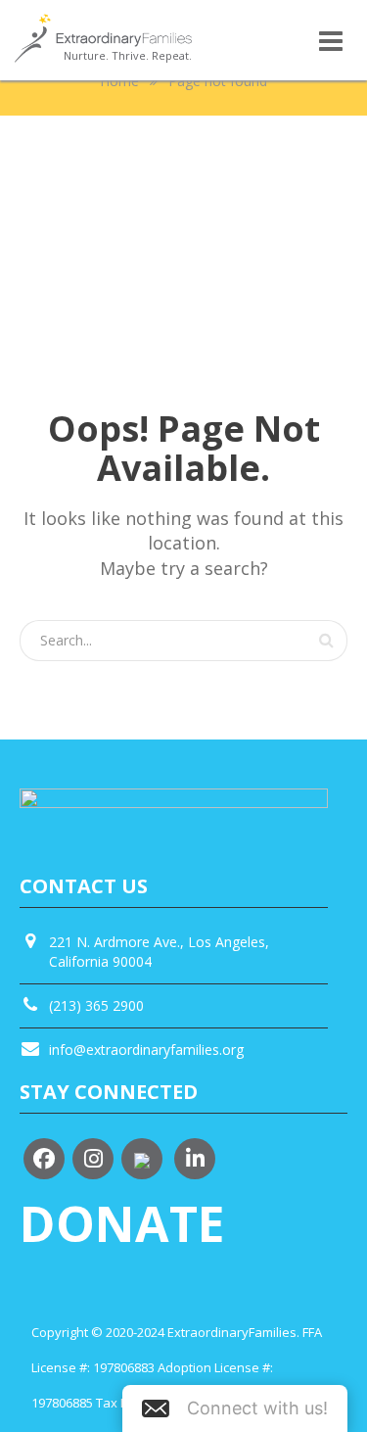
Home (119, 81)
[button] (235, 1408)
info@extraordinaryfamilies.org (146, 1049)
